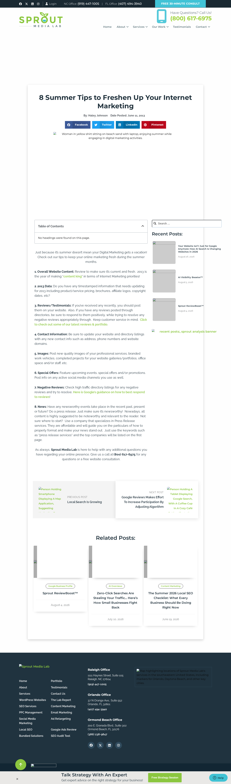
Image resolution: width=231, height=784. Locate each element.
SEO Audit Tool (60, 735)
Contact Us (58, 693)
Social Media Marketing (27, 721)
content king (72, 276)
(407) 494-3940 (130, 4)
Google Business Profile (60, 586)
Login (52, 3)
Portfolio (56, 681)
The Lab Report (61, 700)
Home (23, 681)
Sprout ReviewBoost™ (191, 305)
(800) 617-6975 (191, 18)
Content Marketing (170, 586)
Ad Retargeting (61, 718)
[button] (77, 125)
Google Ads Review (63, 729)
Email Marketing (61, 712)
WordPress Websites (32, 700)
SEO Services (27, 706)
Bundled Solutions (31, 735)
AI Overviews (115, 586)
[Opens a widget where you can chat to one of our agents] (218, 778)
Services (24, 693)
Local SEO (25, 729)
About (23, 687)
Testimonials (59, 687)
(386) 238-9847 (97, 734)
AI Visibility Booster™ (190, 277)
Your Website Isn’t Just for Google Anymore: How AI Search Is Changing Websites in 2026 (199, 249)
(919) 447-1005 (88, 4)
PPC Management (30, 712)
